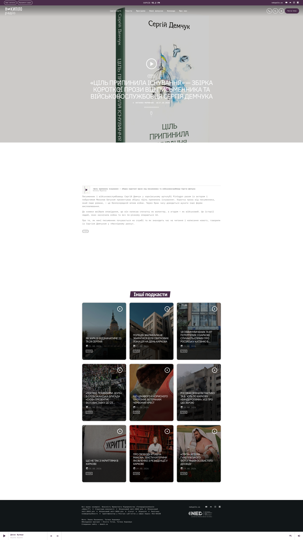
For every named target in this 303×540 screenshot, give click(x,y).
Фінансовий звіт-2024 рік (111, 511)
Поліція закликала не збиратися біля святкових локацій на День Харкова (151, 338)
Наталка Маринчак (145, 103)
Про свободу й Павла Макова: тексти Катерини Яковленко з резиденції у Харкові (150, 459)
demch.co (104, 524)
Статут (131, 511)
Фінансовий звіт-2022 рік (131, 509)
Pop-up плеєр (291, 11)
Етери (151, 76)
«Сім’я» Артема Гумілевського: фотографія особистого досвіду (196, 459)
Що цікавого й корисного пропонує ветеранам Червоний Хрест (150, 399)
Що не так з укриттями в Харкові (102, 462)
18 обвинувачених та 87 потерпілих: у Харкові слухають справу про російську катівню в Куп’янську (196, 338)
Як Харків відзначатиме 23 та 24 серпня (103, 340)
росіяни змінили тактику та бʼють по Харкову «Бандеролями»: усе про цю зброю (197, 397)
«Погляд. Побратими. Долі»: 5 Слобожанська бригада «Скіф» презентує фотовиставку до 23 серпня (104, 399)
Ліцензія (143, 511)
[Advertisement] (151, 166)
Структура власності (104, 509)
